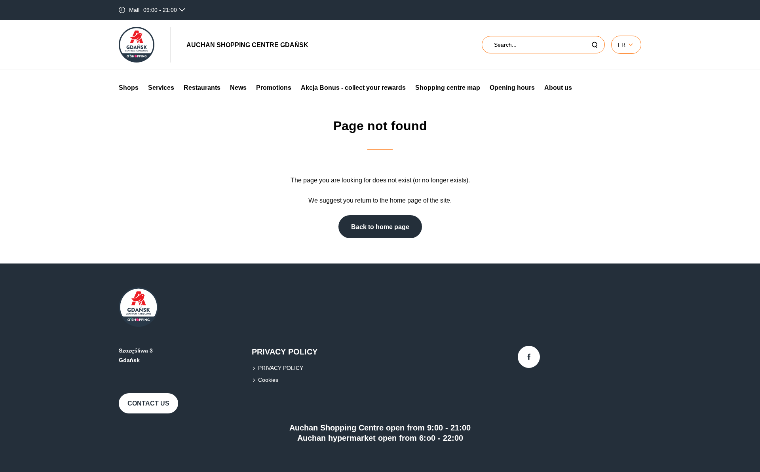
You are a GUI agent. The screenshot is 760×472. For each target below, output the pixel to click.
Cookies (268, 380)
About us (558, 87)
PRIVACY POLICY (280, 368)
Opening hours (512, 87)
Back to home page (380, 227)
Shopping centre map (447, 87)
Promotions (273, 87)
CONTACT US (148, 403)
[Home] (136, 45)
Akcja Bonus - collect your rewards (353, 87)
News (238, 87)
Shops (129, 87)
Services (161, 87)
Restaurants (202, 87)
